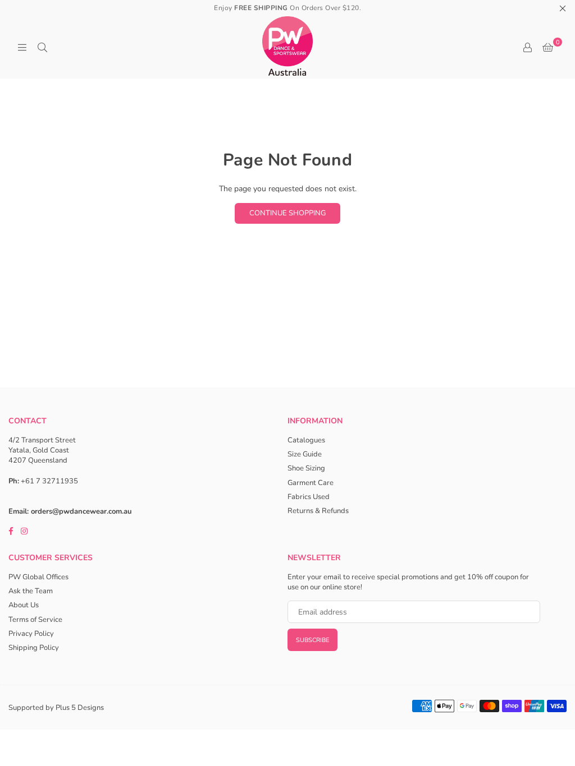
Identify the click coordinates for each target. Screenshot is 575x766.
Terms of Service (35, 620)
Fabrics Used (309, 497)
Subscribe (312, 640)
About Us (23, 605)
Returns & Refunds (318, 511)
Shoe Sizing (306, 468)
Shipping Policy (33, 648)
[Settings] (527, 47)
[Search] (42, 47)
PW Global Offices (38, 577)
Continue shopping (287, 213)
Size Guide (305, 454)
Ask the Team (30, 591)
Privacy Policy (31, 634)
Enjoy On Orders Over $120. (287, 7)
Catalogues (306, 440)
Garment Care (311, 483)
